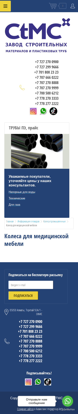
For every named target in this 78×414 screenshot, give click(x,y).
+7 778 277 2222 (46, 103)
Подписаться (23, 295)
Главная (10, 221)
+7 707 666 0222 (46, 77)
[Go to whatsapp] (67, 401)
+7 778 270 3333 (46, 98)
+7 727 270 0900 (46, 61)
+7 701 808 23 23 (46, 72)
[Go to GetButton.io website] (68, 409)
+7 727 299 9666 (46, 66)
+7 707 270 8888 (46, 82)
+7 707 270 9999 (46, 87)
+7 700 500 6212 (46, 93)
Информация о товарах (28, 221)
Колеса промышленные (54, 221)
